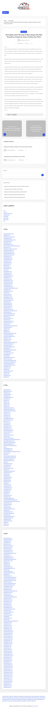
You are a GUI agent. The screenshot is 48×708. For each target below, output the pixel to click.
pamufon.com (7, 324)
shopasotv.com (7, 505)
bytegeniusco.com (8, 651)
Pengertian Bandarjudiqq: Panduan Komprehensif (15, 191)
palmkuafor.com (7, 542)
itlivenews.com (7, 514)
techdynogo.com (7, 624)
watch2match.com (8, 495)
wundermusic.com (8, 279)
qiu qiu (5, 211)
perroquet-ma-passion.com (10, 361)
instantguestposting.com (9, 508)
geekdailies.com (7, 366)
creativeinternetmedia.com (10, 410)
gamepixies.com (7, 301)
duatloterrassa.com (8, 322)
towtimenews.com (8, 581)
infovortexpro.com (8, 678)
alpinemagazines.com (9, 434)
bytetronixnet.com (8, 682)
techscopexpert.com (8, 639)
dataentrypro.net (7, 544)
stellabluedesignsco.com (9, 608)
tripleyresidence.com (8, 318)
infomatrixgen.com (8, 663)
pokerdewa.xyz (7, 492)
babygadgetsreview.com (9, 440)
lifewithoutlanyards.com (9, 460)
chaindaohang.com (8, 448)
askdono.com (7, 404)
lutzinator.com (7, 328)
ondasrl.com (6, 330)
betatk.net (6, 522)
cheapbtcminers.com (8, 286)
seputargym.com (7, 260)
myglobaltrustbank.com (9, 498)
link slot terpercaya (8, 213)
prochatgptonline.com (8, 418)
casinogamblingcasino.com (10, 580)
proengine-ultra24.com (9, 459)
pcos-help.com (7, 398)
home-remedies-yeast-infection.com (12, 245)
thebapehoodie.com (8, 592)
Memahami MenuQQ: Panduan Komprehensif (14, 197)
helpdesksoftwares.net (9, 233)
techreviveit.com (7, 648)
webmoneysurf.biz (8, 477)
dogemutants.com (8, 602)
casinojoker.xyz (7, 490)
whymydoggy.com (8, 538)
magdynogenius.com (8, 631)
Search (5, 170)
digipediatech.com (8, 627)
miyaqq (28, 700)
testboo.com (6, 469)
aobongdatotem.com (8, 244)
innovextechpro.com (8, 636)
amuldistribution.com (8, 276)
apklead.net (6, 376)
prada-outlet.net (7, 389)
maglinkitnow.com (8, 628)
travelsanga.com (7, 507)
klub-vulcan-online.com (9, 315)
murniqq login (23, 697)
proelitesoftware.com (8, 309)
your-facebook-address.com (10, 360)
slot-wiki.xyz (6, 493)
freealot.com (6, 292)
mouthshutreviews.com (9, 254)
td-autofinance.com (8, 428)
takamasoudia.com (8, 605)
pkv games (14, 114)
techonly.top (6, 406)
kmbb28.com (6, 369)
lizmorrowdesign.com (8, 334)
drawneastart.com (8, 303)
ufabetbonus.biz (7, 519)
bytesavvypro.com (8, 658)
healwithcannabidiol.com (9, 336)
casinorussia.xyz (7, 484)
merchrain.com (7, 367)
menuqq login (5, 696)
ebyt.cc (5, 446)
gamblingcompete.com (9, 407)
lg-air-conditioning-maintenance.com (12, 451)
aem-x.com (6, 269)
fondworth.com (7, 554)
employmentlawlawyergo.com (10, 499)
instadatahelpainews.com (9, 364)
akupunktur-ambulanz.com (10, 442)
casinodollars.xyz (8, 489)
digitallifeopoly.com (8, 257)
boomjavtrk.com (7, 375)
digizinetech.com (7, 661)
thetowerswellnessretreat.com (10, 342)
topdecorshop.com (8, 504)
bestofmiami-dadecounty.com (10, 248)
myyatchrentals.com (8, 571)
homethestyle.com (8, 274)
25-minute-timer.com (8, 282)
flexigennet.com (7, 613)
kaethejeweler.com (8, 345)
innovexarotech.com (8, 676)
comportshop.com (8, 502)
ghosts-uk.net (7, 403)
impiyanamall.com (8, 262)
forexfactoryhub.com (8, 419)
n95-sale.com (7, 412)
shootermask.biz (7, 480)
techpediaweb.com (8, 640)
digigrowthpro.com (8, 391)
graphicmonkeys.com (8, 300)
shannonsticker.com (8, 550)
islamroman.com (7, 427)
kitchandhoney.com (8, 463)
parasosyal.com (7, 593)
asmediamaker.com (8, 566)
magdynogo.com (7, 687)
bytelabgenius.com (8, 642)
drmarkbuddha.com (8, 450)
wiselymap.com (7, 416)
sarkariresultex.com (8, 560)
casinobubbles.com (8, 259)
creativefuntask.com (8, 283)
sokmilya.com (7, 372)
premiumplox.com (8, 472)
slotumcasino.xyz (7, 486)
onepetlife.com (7, 348)
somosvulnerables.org (9, 321)
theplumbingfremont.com (9, 516)
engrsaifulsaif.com (8, 285)
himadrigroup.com (8, 425)
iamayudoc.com (7, 289)
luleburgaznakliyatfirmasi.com (10, 590)
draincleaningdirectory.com (10, 583)
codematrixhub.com (8, 652)
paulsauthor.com (7, 610)
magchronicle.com (8, 625)
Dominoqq (24, 31)
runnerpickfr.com (7, 394)
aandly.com (6, 523)
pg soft (36, 697)
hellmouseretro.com (8, 599)
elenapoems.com (7, 598)
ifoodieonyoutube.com (9, 250)
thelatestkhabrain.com (9, 557)
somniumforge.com (8, 587)
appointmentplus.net (8, 511)
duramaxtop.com (7, 604)
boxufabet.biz (7, 355)
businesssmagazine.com (9, 409)
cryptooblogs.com (8, 271)
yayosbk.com (7, 474)
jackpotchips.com (8, 307)
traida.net (6, 462)
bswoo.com (6, 525)
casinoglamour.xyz (8, 487)
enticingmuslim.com (8, 595)
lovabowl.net (6, 235)
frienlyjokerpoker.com (8, 430)
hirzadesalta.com (7, 256)
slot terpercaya (27, 696)
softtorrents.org (7, 319)
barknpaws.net (7, 563)
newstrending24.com (8, 517)
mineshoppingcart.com (9, 251)
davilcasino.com (7, 266)
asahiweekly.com (7, 294)
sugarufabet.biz (7, 354)
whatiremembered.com (9, 443)
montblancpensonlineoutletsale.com (12, 439)
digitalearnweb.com (8, 539)
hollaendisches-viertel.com (10, 457)
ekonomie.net (7, 510)
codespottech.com (8, 622)
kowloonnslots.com (8, 431)
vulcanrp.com (7, 436)
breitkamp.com (7, 316)
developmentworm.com (9, 513)
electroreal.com (7, 247)
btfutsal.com (6, 400)
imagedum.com (7, 340)
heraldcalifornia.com (8, 298)
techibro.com (6, 433)
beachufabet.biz (7, 351)
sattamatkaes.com (8, 575)
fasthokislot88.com (8, 304)
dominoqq (6, 216)
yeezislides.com (7, 242)
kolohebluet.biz (7, 478)
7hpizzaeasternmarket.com (10, 456)
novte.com (6, 454)
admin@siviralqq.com (24, 40)
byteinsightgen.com (8, 660)
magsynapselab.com (8, 633)
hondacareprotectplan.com (10, 578)
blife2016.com (7, 331)
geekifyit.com (7, 574)
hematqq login (30, 697)
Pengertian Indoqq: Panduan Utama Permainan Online (18, 146)
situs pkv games (28, 699)
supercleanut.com (8, 295)
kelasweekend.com (8, 520)
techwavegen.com (8, 657)
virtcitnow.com (7, 415)
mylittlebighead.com (8, 291)
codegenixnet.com (8, 669)
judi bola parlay (35, 696)
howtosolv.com (7, 466)
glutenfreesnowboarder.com (10, 333)
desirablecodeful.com (8, 611)
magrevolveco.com (8, 675)
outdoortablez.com (8, 617)
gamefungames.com (8, 280)
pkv (4, 221)
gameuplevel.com (8, 272)
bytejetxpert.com (7, 684)
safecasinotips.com (8, 306)
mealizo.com (6, 562)
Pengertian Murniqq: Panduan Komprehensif (14, 194)
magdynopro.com (7, 645)
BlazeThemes (35, 706)
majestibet (23, 700)
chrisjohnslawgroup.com (9, 313)
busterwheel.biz (7, 481)
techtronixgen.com (8, 634)
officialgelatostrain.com (9, 343)
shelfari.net (6, 483)
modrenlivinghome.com (9, 363)
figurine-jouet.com (8, 358)
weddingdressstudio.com (9, 471)
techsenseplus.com (8, 654)
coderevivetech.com (8, 673)
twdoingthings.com (8, 607)
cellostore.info (7, 565)
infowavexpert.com (8, 649)
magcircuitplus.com (8, 679)
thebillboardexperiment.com (10, 349)
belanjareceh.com (8, 548)
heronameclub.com (8, 614)
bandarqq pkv (10, 697)
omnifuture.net (7, 395)
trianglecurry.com (7, 339)
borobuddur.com (7, 277)
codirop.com (6, 401)
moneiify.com (7, 569)
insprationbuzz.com (8, 551)
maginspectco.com (8, 685)
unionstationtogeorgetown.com (11, 288)
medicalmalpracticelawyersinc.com (12, 501)
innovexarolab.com (8, 664)
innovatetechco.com (8, 643)
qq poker (4, 697)
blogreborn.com (7, 413)
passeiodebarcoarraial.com (10, 553)
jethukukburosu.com (8, 586)
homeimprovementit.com (9, 236)
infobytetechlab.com (8, 666)
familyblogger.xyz (8, 312)
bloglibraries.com (7, 589)
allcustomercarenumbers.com (10, 310)
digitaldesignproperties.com (10, 559)
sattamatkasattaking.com (9, 346)
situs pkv (11, 696)
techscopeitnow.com (8, 681)
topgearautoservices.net (9, 357)
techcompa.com (7, 422)
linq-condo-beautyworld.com (10, 445)
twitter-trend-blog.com (9, 437)
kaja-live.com (7, 421)
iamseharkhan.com (8, 556)
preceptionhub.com (8, 241)
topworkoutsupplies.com (9, 253)
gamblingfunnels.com (8, 397)
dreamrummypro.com (8, 545)
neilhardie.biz (7, 475)
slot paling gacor (16, 700)
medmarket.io (7, 616)
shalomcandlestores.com (9, 572)
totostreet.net (6, 265)
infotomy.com (7, 619)
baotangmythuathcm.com (9, 584)
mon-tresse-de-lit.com (8, 352)
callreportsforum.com (8, 370)
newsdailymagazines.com (9, 239)
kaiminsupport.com (8, 547)
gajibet (32, 700)
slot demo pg (6, 214)
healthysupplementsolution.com (11, 621)
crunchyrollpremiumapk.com (10, 577)
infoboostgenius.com (8, 655)
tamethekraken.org (8, 327)
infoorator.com (7, 453)
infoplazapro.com (7, 646)
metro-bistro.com (7, 465)
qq (4, 210)
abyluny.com (6, 373)
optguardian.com (7, 263)
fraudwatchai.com (8, 268)
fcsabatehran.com (8, 601)
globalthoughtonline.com (9, 568)
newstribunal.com (8, 238)
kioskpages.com (7, 337)
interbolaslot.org (7, 541)
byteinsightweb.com (8, 630)
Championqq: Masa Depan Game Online (14, 156)
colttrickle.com (7, 392)
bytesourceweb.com (8, 670)
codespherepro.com (8, 667)
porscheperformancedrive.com (10, 325)
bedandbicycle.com (8, 297)
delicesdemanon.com (8, 468)
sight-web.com (7, 424)
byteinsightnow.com (8, 672)
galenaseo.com (7, 496)
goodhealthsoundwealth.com (10, 596)
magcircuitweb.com (8, 637)
